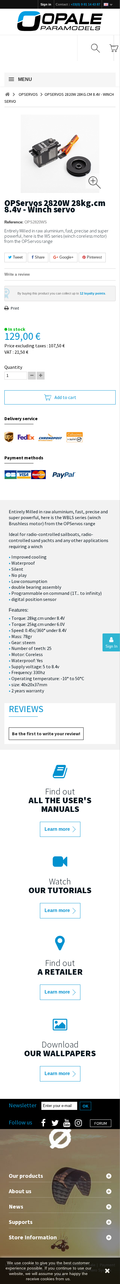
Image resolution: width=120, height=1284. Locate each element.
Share (39, 257)
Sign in (45, 4)
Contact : (78, 4)
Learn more (58, 829)
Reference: (13, 222)
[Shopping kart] (113, 48)
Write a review (17, 274)
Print (15, 308)
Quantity (13, 367)
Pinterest (94, 257)
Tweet (17, 257)
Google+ (66, 257)
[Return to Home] (7, 94)
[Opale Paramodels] (60, 21)
